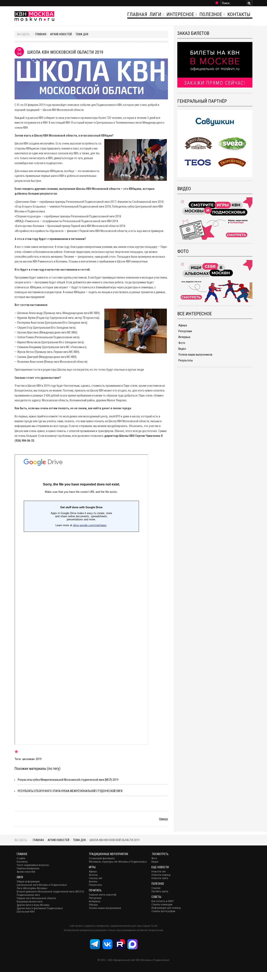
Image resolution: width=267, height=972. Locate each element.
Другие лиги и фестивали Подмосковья (40, 908)
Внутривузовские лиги (30, 901)
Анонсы (93, 874)
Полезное (210, 14)
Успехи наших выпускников (195, 354)
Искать (249, 3)
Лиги (155, 14)
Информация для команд (166, 907)
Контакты (238, 14)
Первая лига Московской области (36, 898)
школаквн (28, 759)
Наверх (163, 819)
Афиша (182, 325)
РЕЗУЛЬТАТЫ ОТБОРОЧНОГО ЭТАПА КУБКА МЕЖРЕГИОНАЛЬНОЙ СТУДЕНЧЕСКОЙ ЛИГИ (70, 791)
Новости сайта (159, 878)
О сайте (21, 858)
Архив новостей (61, 34)
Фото (181, 343)
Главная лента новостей (102, 894)
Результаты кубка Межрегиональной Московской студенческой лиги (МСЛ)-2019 (68, 779)
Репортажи (185, 331)
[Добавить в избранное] (217, 3)
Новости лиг (158, 871)
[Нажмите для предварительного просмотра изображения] (91, 78)
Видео (182, 348)
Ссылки (155, 888)
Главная (137, 14)
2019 (39, 759)
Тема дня (82, 34)
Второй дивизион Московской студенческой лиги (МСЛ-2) (50, 891)
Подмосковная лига (28, 894)
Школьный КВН (26, 911)
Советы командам (161, 904)
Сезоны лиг (95, 878)
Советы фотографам (163, 911)
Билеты (93, 881)
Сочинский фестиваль (102, 858)
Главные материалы (28, 868)
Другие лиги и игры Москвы (33, 904)
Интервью (184, 337)
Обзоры (93, 904)
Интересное (180, 14)
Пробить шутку (159, 891)
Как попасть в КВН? (162, 901)
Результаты (185, 360)
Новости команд (160, 874)
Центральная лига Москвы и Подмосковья (42, 884)
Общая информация (28, 881)
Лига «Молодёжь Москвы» (32, 888)
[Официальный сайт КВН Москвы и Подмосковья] (34, 16)
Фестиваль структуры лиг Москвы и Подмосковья (118, 861)
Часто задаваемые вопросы (33, 865)
